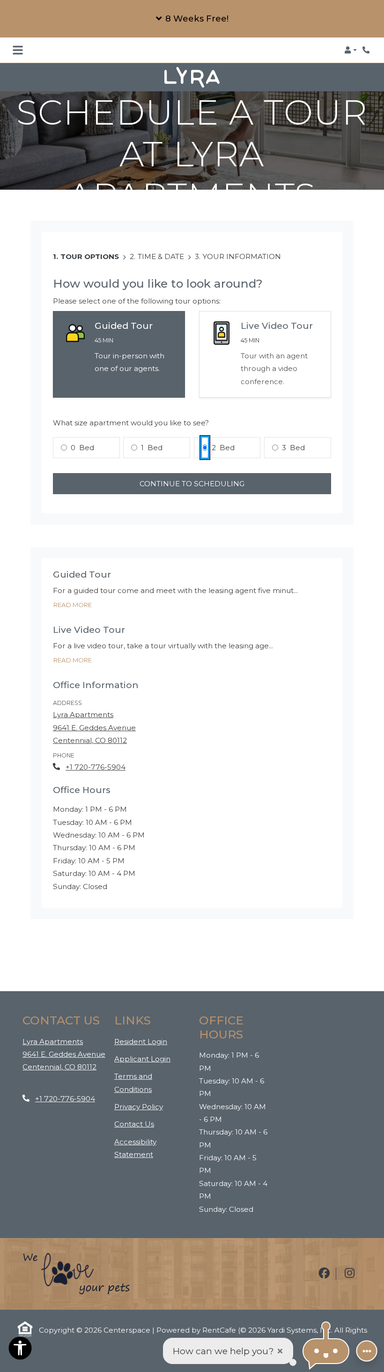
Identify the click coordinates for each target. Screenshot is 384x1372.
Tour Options (89, 248)
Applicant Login (142, 1050)
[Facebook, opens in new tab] (324, 1266)
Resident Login (140, 1033)
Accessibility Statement (149, 1140)
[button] (192, 18)
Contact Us (134, 1116)
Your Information (242, 248)
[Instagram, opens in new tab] (350, 1266)
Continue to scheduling (192, 475)
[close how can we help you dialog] (280, 1351)
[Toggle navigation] (17, 50)
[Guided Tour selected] (119, 347)
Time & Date (161, 248)
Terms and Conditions (149, 1075)
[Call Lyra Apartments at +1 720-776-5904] (367, 50)
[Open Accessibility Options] (20, 1350)
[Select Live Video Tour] (265, 347)
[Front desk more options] (366, 1351)
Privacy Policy (138, 1098)
